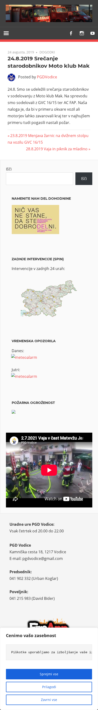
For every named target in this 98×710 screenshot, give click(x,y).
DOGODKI (47, 52)
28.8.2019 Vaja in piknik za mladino (57, 148)
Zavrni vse (49, 699)
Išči (9, 169)
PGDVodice (47, 77)
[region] (49, 669)
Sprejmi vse (49, 674)
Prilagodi (49, 687)
